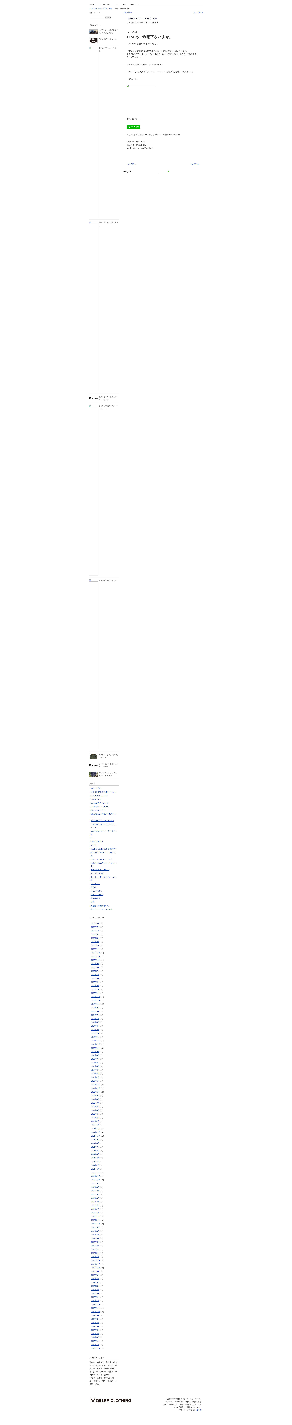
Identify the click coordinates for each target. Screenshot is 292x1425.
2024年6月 (95, 1019)
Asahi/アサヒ (96, 788)
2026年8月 (95, 923)
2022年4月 (95, 1114)
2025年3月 (95, 986)
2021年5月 (95, 1154)
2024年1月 (95, 1037)
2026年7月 (95, 927)
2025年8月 (95, 967)
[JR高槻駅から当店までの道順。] (93, 223)
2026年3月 (95, 942)
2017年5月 (95, 1330)
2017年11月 (95, 1308)
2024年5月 (95, 1022)
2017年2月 (95, 1341)
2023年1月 (95, 1081)
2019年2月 (95, 1253)
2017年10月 (95, 1312)
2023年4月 (95, 1070)
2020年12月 (95, 1173)
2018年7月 (95, 1279)
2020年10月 (95, 1180)
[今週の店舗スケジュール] (93, 39)
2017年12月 (95, 1304)
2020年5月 (95, 1198)
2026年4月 (95, 938)
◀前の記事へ (127, 12)
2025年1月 (95, 993)
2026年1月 (95, 949)
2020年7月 (95, 1191)
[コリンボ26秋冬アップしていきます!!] (93, 755)
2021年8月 (95, 1143)
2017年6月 (95, 1326)
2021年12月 (95, 1129)
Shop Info (134, 4)
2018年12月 (95, 1260)
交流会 (93, 887)
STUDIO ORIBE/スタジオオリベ (104, 849)
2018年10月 (95, 1268)
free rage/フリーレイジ (99, 803)
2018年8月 (95, 1275)
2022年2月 (95, 1121)
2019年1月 (95, 1257)
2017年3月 (95, 1337)
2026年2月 (95, 945)
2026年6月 (95, 931)
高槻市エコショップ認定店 (102, 909)
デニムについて (97, 873)
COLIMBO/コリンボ (99, 796)
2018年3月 (95, 1293)
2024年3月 (95, 1030)
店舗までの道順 (97, 895)
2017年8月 (95, 1319)
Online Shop (104, 4)
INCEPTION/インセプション (102, 821)
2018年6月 (95, 1282)
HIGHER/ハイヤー (98, 810)
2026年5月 (95, 934)
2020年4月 (95, 1202)
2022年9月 (95, 1096)
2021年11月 (95, 1132)
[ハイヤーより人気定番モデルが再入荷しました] (93, 30)
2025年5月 (95, 978)
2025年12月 (95, 953)
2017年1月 (95, 1345)
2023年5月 (95, 1066)
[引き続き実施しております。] (93, 48)
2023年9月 (95, 1052)
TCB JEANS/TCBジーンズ (101, 859)
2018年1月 (95, 1301)
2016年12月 (95, 1348)
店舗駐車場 (95, 898)
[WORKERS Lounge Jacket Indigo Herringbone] (93, 773)
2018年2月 (95, 1297)
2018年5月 (95, 1286)
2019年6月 (95, 1238)
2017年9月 (95, 1315)
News (124, 4)
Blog (115, 4)
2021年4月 (95, 1158)
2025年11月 (95, 956)
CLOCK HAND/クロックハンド (103, 792)
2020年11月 (95, 1176)
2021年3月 (95, 1161)
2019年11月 (95, 1220)
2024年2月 (95, 1033)
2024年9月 (95, 1008)
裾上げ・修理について (100, 906)
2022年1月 (95, 1125)
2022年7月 (95, 1103)
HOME (93, 4)
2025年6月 (95, 975)
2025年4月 (95, 982)
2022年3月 (95, 1118)
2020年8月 (95, 1187)
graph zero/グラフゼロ (99, 807)
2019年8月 (95, 1231)
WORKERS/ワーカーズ (100, 870)
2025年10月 (95, 960)
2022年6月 (95, 1107)
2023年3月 (95, 1074)
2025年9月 (95, 964)
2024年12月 (95, 997)
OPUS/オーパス (97, 841)
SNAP (93, 845)
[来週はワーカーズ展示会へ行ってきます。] (93, 397)
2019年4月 (95, 1246)
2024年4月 (95, 1026)
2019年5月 (95, 1242)
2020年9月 (95, 1183)
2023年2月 (95, 1077)
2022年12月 (95, 1085)
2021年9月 (95, 1140)
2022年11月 (95, 1088)
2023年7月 (95, 1059)
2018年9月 (95, 1271)
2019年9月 (95, 1227)
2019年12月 (95, 1216)
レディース (95, 884)
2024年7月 (95, 1015)
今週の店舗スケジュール (107, 39)
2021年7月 (95, 1147)
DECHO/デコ (96, 799)
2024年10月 (95, 1004)
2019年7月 (95, 1235)
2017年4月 (95, 1334)
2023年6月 (95, 1063)
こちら (199, 1410)
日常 (92, 902)
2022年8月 (95, 1099)
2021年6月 (95, 1151)
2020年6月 (95, 1194)
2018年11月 (95, 1264)
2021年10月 (95, 1136)
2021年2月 (95, 1165)
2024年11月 (95, 1000)
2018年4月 (95, 1290)
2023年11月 (95, 1044)
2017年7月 (95, 1323)
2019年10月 (95, 1224)
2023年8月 (95, 1055)
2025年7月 (95, 971)
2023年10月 (95, 1048)
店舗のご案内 (96, 891)
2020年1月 (95, 1213)
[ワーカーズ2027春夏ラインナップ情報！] (93, 764)
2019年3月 (95, 1249)
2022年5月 (95, 1110)
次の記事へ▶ (198, 12)
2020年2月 (95, 1209)
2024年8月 (95, 1011)
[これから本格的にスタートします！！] (93, 406)
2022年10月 (95, 1092)
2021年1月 (95, 1169)
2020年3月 (95, 1206)
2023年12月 (95, 1041)
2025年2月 (95, 989)
